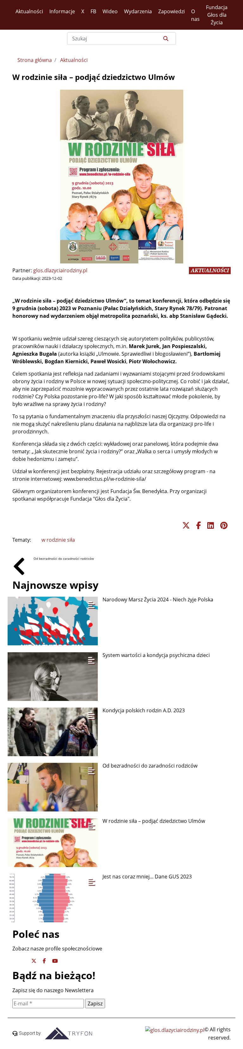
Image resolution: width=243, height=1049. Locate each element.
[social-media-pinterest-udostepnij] (223, 525)
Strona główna (34, 60)
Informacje (62, 11)
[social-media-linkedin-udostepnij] (210, 525)
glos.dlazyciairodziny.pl (60, 270)
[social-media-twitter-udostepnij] (186, 525)
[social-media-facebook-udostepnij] (198, 525)
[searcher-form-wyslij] (165, 38)
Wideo (110, 11)
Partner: (22, 270)
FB (93, 11)
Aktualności (29, 11)
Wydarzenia (138, 11)
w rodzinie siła (58, 539)
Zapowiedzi (171, 11)
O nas (195, 15)
